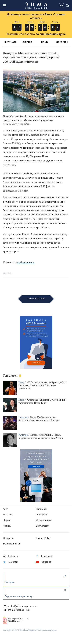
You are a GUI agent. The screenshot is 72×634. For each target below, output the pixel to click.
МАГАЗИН (62, 42)
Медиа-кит (8, 538)
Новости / (24, 417)
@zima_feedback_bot (18, 610)
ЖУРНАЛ (10, 42)
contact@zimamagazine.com (22, 606)
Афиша (6, 525)
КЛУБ (44, 42)
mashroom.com (25, 262)
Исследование (43, 520)
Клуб (5, 509)
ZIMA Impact (42, 525)
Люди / (23, 399)
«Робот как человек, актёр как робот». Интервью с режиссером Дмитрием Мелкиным (43, 385)
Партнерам (42, 509)
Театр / (22, 382)
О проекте (41, 514)
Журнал (7, 520)
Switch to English (11, 543)
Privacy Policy (43, 538)
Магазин (7, 514)
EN (61, 5)
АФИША (27, 42)
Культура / (24, 435)
